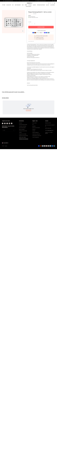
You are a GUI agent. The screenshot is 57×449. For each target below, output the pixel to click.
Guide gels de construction (36, 135)
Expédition (34, 126)
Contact (33, 130)
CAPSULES (30, 4)
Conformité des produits (23, 124)
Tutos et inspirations (35, 137)
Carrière (20, 132)
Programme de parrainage (23, 135)
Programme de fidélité (22, 134)
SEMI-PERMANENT (18, 4)
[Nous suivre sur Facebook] (2, 123)
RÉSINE (26, 4)
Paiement (33, 129)
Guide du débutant (35, 132)
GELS (23, 4)
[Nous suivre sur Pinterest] (7, 123)
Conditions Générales (22, 126)
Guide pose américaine (36, 134)
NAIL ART (47, 4)
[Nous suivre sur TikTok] (11, 123)
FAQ (33, 124)
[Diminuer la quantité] (29, 24)
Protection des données (23, 130)
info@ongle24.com (50, 130)
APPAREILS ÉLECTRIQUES (41, 4)
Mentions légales (22, 129)
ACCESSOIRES (52, 4)
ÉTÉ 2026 (3, 4)
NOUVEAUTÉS (8, 4)
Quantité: (29, 21)
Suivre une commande (36, 127)
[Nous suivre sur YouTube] (9, 123)
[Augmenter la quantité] (34, 24)
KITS (13, 4)
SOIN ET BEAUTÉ (28, 6)
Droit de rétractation (22, 127)
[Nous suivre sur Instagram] (5, 123)
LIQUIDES (34, 4)
